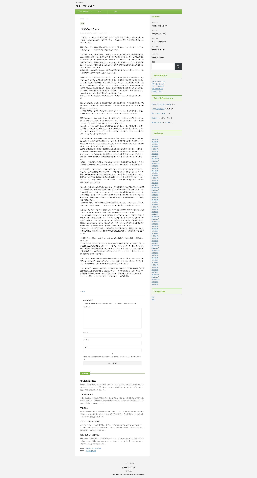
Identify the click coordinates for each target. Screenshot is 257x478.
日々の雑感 (128, 471)
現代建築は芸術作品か (88, 381)
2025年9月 (155, 166)
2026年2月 (155, 154)
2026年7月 (155, 142)
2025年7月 (155, 171)
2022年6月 (155, 260)
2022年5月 (155, 262)
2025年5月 (155, 175)
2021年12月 (155, 274)
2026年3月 (155, 151)
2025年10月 (155, 163)
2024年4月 (155, 207)
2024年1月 (155, 214)
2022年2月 (155, 270)
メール (86, 340)
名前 (85, 332)
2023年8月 (155, 226)
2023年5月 (155, 233)
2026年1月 (155, 156)
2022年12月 (155, 245)
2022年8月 (155, 255)
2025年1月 (155, 185)
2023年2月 (155, 241)
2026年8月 (155, 139)
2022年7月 (155, 258)
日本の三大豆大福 (158, 104)
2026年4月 (155, 149)
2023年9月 (155, 224)
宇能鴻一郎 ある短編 (93, 448)
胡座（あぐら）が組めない (90, 435)
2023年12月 (155, 216)
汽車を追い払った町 (159, 34)
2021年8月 (155, 284)
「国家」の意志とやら (160, 26)
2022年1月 (155, 272)
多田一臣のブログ (85, 6)
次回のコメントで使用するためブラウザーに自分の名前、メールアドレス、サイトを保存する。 (112, 358)
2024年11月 (155, 190)
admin (169, 104)
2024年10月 (155, 192)
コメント (87, 307)
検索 (153, 62)
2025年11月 (155, 161)
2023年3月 (155, 238)
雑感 (115, 11)
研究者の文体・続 (158, 49)
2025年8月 (155, 168)
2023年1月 (155, 243)
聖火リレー (156, 113)
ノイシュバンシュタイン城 (90, 421)
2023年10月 (155, 221)
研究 (99, 11)
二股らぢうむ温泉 (86, 394)
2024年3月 (155, 209)
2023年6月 (155, 231)
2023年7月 (155, 229)
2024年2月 (155, 212)
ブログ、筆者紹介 (83, 11)
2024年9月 (155, 195)
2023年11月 (155, 219)
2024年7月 (155, 200)
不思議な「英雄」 (158, 57)
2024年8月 (155, 197)
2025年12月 (155, 158)
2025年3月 (155, 180)
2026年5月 (155, 146)
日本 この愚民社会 (159, 41)
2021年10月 (155, 279)
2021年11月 (155, 277)
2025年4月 (155, 178)
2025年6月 (155, 173)
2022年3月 (155, 267)
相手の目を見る (91, 451)
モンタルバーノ (157, 122)
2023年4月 (155, 236)
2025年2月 (155, 183)
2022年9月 (155, 253)
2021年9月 (155, 282)
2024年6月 (155, 202)
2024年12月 (155, 187)
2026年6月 (155, 144)
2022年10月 (155, 250)
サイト (85, 347)
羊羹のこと (84, 408)
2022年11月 (155, 248)
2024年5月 (155, 204)
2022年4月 (155, 265)
